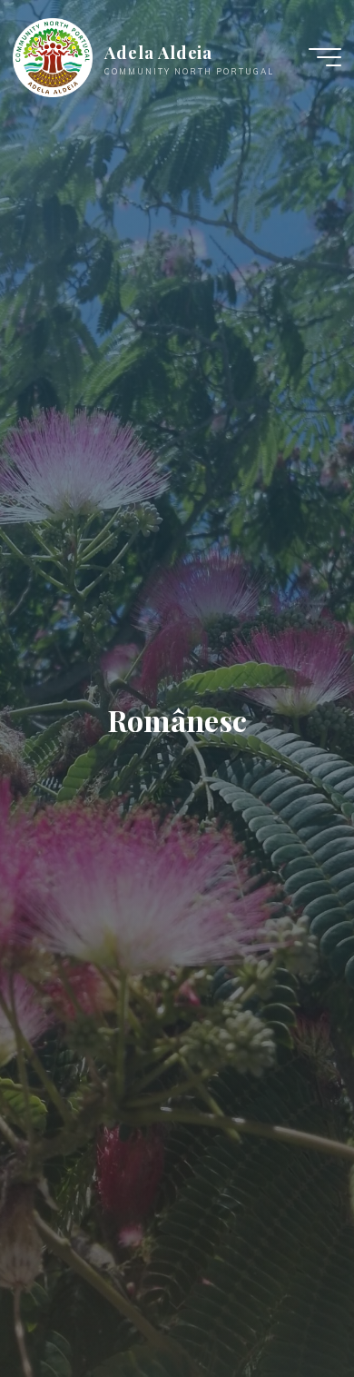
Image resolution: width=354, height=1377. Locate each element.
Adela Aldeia (158, 52)
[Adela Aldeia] (53, 56)
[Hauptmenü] (325, 57)
